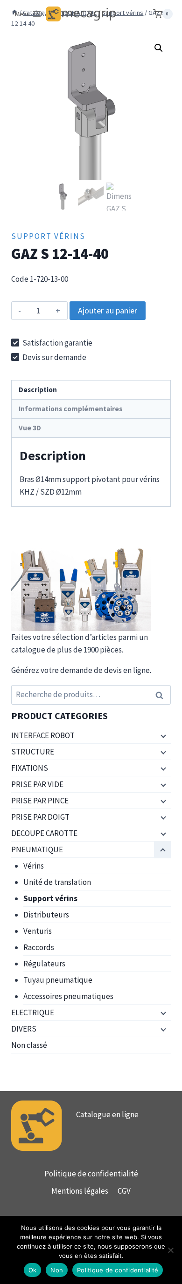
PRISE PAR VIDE (37, 784)
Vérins (33, 866)
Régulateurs (44, 963)
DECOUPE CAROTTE (44, 833)
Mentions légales (79, 1191)
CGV (124, 1191)
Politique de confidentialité (91, 1174)
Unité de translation (57, 882)
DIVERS (23, 1029)
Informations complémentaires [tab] (70, 408)
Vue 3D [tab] (30, 427)
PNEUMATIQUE (37, 849)
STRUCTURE (32, 752)
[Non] (170, 1250)
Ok (32, 1270)
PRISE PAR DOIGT (40, 817)
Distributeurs (46, 915)
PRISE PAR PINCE (40, 800)
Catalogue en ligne (107, 1114)
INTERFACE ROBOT (43, 735)
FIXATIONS (29, 768)
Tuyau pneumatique (57, 980)
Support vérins (48, 236)
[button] (158, 48)
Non (56, 1270)
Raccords (38, 947)
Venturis (37, 931)
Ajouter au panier (107, 310)
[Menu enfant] (162, 735)
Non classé (29, 1045)
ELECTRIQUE (32, 1012)
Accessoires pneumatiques (68, 996)
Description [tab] (38, 389)
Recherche (162, 695)
